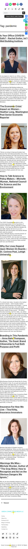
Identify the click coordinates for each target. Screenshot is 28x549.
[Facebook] (26, 16)
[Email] (26, 30)
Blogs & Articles (5, 522)
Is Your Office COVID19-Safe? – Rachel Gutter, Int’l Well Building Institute (13, 38)
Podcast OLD (5, 520)
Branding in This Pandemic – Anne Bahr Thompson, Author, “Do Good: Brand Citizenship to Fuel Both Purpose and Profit (14, 341)
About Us (3, 518)
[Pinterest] (26, 27)
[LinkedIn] (26, 21)
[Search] (23, 13)
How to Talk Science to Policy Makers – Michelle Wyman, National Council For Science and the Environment (13, 181)
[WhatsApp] (26, 24)
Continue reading (10, 458)
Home (3, 516)
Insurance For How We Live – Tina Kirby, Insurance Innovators (12, 409)
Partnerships (4, 524)
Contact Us (4, 529)
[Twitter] (26, 19)
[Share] (26, 33)
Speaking (3, 527)
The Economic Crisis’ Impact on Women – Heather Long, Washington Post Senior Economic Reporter (14, 112)
